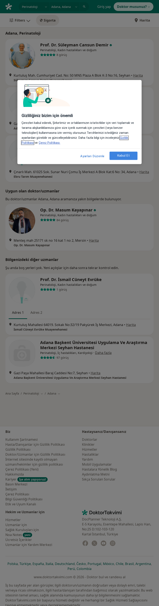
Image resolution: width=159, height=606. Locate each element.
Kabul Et (123, 156)
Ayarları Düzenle (92, 156)
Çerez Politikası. (49, 143)
